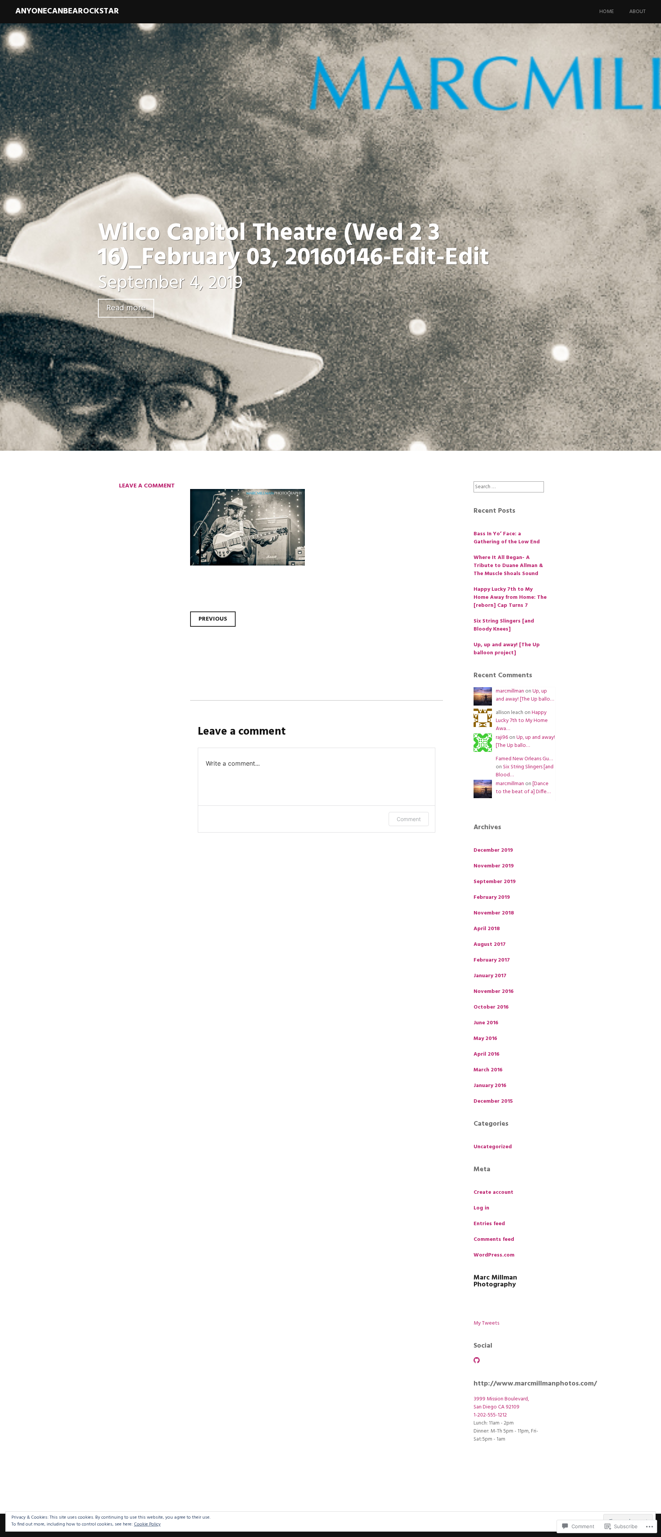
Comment (409, 819)
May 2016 (485, 1038)
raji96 (502, 737)
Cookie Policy (147, 1524)
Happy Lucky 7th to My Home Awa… (522, 720)
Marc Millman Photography (495, 1281)
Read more (126, 308)
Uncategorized (493, 1147)
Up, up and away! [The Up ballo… (525, 695)
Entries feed (489, 1223)
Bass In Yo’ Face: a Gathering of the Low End (507, 538)
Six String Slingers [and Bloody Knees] (504, 625)
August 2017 (490, 944)
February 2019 (492, 897)
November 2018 (494, 913)
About (637, 11)
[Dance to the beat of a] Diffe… (523, 787)
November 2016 (494, 991)
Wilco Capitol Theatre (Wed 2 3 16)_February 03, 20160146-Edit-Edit (293, 246)
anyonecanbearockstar (67, 11)
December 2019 (493, 850)
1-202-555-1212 (490, 1415)
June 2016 (486, 1023)
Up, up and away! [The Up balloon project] (507, 649)
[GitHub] (477, 1360)
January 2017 (490, 975)
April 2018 (487, 928)
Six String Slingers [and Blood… (525, 771)
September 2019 (495, 881)
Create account (493, 1192)
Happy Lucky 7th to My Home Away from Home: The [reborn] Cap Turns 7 (510, 597)
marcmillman (510, 691)
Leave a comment (147, 486)
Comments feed (494, 1239)
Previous (213, 619)
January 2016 (490, 1085)
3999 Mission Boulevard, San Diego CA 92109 (501, 1403)
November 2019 (494, 866)
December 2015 (493, 1101)
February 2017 (492, 960)
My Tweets (486, 1323)
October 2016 (491, 1007)
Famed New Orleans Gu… (524, 759)
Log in (481, 1208)
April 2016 (487, 1054)
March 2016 (488, 1070)
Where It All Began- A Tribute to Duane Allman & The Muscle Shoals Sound (508, 565)
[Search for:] (509, 486)
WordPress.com (494, 1255)
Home (606, 11)
